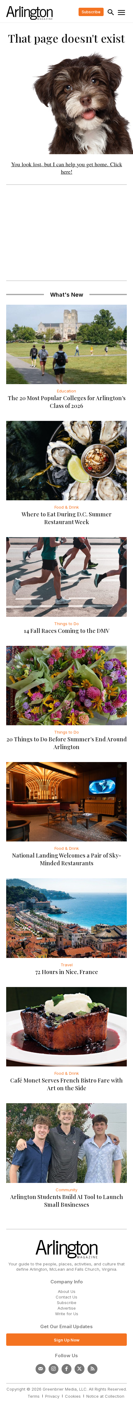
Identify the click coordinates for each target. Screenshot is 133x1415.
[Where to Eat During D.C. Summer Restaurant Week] (66, 460)
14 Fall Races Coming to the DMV (66, 630)
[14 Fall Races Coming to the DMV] (66, 576)
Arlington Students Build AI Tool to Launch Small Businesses (66, 1200)
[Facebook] (66, 1369)
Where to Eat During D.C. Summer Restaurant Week (67, 518)
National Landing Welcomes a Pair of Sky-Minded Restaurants (66, 859)
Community (66, 1189)
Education (66, 390)
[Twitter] (79, 1369)
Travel (67, 964)
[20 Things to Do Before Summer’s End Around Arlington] (66, 685)
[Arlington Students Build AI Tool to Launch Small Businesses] (66, 1143)
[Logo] (29, 13)
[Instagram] (53, 1369)
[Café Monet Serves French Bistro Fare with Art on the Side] (66, 1026)
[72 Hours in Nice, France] (66, 918)
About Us (66, 1291)
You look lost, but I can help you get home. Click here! (66, 167)
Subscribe (66, 1302)
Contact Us (66, 1296)
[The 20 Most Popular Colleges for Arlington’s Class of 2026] (66, 344)
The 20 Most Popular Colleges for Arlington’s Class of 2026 (67, 401)
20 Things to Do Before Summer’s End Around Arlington (66, 743)
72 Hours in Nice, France (66, 972)
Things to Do (66, 623)
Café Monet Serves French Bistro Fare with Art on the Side (66, 1084)
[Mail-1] (40, 1369)
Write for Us (66, 1313)
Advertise (67, 1308)
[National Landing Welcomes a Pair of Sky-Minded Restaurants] (66, 801)
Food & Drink (66, 507)
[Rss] (92, 1369)
